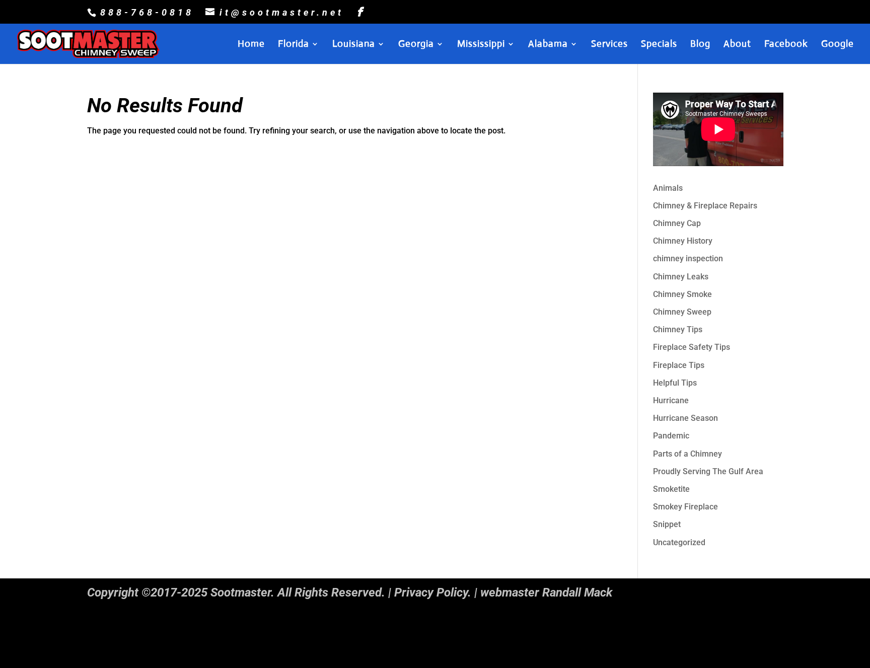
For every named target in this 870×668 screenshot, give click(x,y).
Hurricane (671, 400)
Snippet (667, 524)
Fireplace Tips (678, 365)
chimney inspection (688, 258)
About (737, 44)
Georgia (416, 44)
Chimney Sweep (682, 312)
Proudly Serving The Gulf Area (708, 471)
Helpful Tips (675, 383)
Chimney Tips (677, 329)
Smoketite (671, 489)
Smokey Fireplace (685, 506)
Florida (293, 44)
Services (609, 44)
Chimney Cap (677, 223)
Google (837, 44)
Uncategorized (679, 542)
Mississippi (481, 44)
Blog (700, 44)
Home (251, 44)
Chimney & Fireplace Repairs (705, 205)
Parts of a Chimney (687, 454)
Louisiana (353, 44)
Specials (659, 44)
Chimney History (682, 241)
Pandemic (671, 435)
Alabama (548, 44)
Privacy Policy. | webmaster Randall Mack (503, 592)
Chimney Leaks (680, 276)
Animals (668, 188)
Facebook (786, 44)
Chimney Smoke (682, 294)
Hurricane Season (685, 418)
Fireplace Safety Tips (691, 347)
